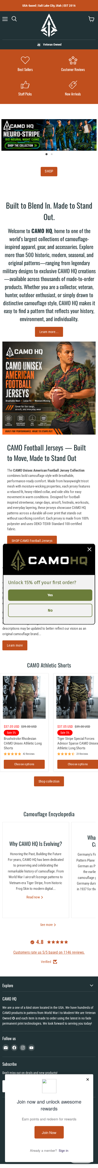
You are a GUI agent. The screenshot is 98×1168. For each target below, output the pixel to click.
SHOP (49, 171)
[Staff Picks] (25, 88)
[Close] (89, 549)
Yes (50, 595)
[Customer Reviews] (72, 64)
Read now (33, 897)
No (50, 610)
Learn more (15, 645)
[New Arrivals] (72, 88)
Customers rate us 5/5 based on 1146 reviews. (49, 952)
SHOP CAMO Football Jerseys (32, 541)
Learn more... (49, 332)
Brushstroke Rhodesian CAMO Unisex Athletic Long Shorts (23, 743)
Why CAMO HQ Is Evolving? (35, 844)
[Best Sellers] (25, 64)
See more (47, 925)
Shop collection (49, 781)
